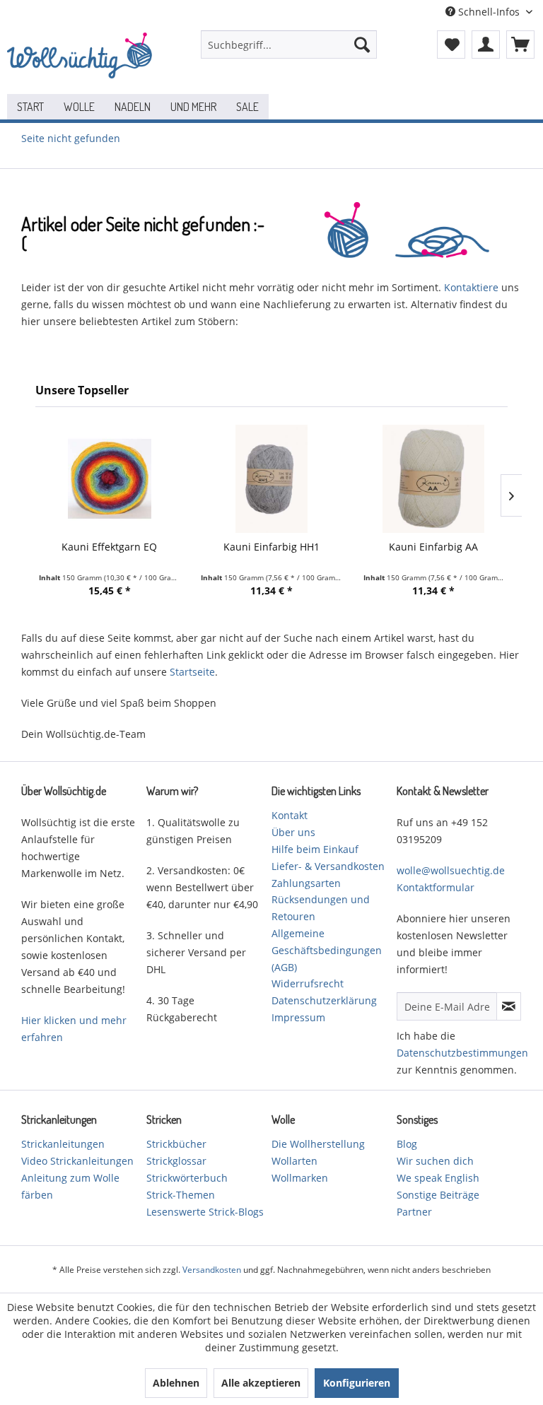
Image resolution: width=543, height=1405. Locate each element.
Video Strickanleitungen (77, 1161)
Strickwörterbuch (187, 1177)
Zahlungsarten (306, 883)
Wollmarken (300, 1177)
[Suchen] (362, 44)
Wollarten (294, 1161)
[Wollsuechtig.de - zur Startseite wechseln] (82, 58)
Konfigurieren (356, 1382)
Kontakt (290, 815)
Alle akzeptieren (260, 1382)
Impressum (298, 1017)
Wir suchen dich (435, 1161)
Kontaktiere (471, 287)
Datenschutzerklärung (324, 1000)
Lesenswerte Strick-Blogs (205, 1211)
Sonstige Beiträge (438, 1194)
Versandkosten (211, 1270)
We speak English (438, 1177)
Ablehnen (176, 1382)
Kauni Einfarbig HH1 (271, 546)
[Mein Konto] (486, 44)
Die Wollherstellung (318, 1144)
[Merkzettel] (451, 44)
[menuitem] (289, 44)
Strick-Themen (180, 1194)
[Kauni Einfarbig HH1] (271, 479)
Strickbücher (176, 1144)
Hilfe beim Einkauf (315, 849)
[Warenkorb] (520, 44)
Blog (407, 1144)
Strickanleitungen (63, 1144)
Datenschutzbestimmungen (462, 1052)
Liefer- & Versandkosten (328, 866)
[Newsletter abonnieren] (508, 1006)
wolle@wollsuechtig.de (451, 870)
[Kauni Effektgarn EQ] (109, 479)
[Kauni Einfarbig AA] (433, 479)
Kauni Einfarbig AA (433, 546)
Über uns (293, 832)
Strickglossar (176, 1161)
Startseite (192, 671)
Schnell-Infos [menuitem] (488, 11)
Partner (414, 1211)
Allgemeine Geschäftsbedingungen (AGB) (327, 950)
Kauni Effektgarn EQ (109, 546)
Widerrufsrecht (308, 983)
